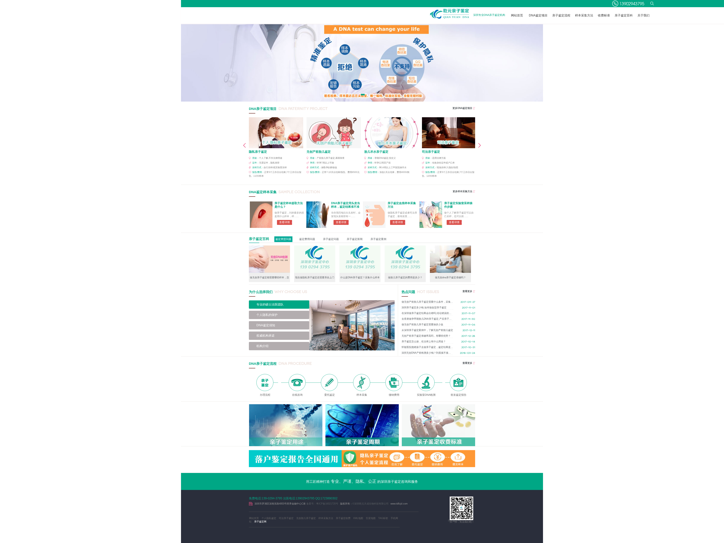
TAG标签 (383, 518)
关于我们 (643, 15)
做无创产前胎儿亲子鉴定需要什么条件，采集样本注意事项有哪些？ (427, 301)
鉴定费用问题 (307, 239)
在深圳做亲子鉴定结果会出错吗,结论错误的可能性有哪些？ (427, 313)
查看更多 (467, 291)
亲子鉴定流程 (561, 15)
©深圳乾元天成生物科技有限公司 (370, 503)
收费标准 (604, 15)
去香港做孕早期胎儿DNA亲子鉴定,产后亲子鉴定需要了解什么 (427, 318)
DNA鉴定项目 (538, 15)
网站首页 (517, 15)
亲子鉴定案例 (378, 239)
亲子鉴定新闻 (355, 239)
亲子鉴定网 (260, 521)
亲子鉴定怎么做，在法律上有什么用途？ (424, 341)
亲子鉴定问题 (331, 239)
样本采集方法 (584, 15)
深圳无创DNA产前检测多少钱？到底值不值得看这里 (427, 352)
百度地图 (371, 518)
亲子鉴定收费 (343, 518)
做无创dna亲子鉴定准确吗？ (450, 277)
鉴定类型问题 (283, 239)
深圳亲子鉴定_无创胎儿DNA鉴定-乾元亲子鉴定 (449, 13)
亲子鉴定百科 (624, 15)
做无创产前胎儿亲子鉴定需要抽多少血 (422, 324)
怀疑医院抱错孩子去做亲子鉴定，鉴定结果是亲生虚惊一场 (427, 347)
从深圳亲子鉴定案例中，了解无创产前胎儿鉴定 (427, 330)
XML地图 (358, 518)
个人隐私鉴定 (269, 518)
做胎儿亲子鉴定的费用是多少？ (405, 277)
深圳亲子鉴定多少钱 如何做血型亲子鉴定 (424, 307)
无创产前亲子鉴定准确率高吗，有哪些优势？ (426, 335)
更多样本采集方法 (462, 191)
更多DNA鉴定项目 (462, 108)
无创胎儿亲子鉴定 (306, 518)
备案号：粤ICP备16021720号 (322, 503)
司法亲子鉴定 (286, 518)
